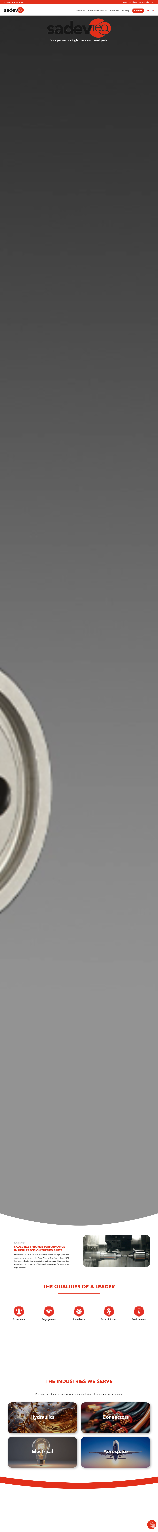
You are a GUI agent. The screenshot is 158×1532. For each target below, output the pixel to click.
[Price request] (152, 1525)
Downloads (144, 2)
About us (80, 11)
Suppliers (133, 2)
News (124, 2)
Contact (138, 10)
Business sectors (96, 11)
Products (114, 11)
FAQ (152, 2)
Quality (125, 11)
